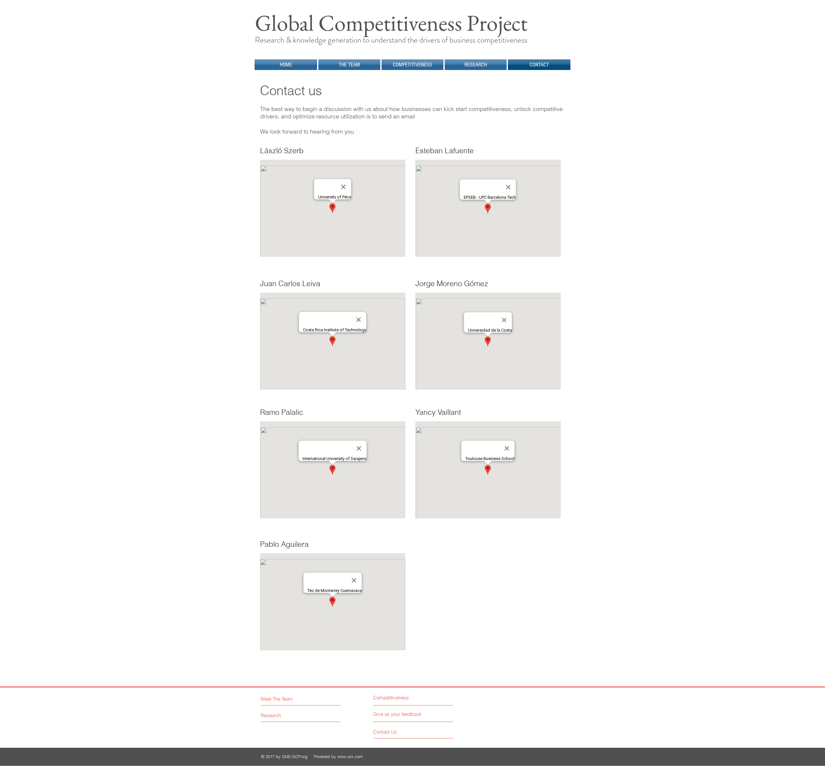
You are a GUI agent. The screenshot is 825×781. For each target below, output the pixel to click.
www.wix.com (350, 756)
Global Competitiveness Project (391, 22)
